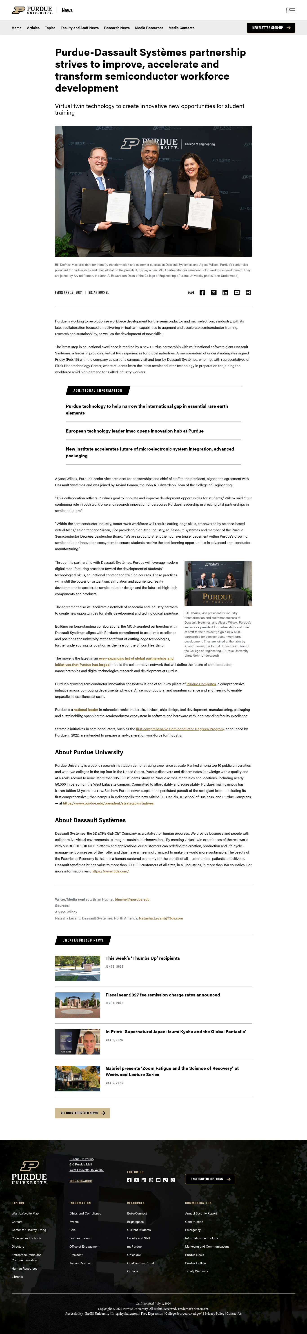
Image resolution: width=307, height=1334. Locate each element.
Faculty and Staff (138, 1238)
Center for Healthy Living (29, 1229)
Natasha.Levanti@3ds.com (161, 918)
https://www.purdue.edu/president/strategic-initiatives (108, 803)
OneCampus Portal (140, 1263)
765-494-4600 (80, 1180)
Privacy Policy (214, 1313)
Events (74, 1221)
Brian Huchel (99, 292)
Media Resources (149, 27)
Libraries (18, 1276)
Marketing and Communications (207, 1246)
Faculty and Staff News (80, 27)
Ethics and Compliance (85, 1213)
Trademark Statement (193, 1309)
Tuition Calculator (81, 1263)
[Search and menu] (290, 10)
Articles (33, 27)
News (67, 10)
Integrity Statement (125, 1313)
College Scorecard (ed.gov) (183, 1313)
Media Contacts (181, 27)
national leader (86, 709)
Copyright (105, 1309)
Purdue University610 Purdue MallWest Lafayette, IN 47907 (86, 1164)
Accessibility (74, 1313)
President (75, 1254)
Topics (50, 27)
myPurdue (134, 1246)
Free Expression (152, 1313)
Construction (194, 1221)
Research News (117, 27)
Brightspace (135, 1221)
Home (17, 27)
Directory (18, 1246)
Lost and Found (80, 1238)
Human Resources (24, 1268)
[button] (248, 292)
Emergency (193, 1229)
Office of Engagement (84, 1246)
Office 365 (134, 1254)
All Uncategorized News (79, 1113)
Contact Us (234, 1313)
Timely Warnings (196, 1271)
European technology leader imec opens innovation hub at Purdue (135, 430)
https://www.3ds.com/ (110, 871)
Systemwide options (207, 1179)
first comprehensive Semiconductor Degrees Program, (180, 728)
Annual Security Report (201, 1213)
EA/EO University (97, 1313)
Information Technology (201, 1238)
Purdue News (194, 1254)
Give (72, 1229)
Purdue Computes (201, 683)
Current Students (139, 1229)
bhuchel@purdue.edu (132, 899)
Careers (17, 1221)
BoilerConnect (137, 1213)
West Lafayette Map (25, 1213)
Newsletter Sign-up (267, 27)
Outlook (132, 1271)
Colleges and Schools (27, 1238)
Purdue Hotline (195, 1263)
